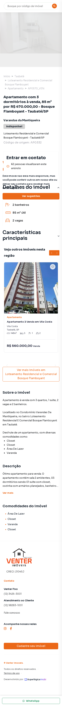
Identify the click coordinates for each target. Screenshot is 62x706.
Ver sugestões (31, 196)
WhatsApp (32, 700)
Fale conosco (12, 612)
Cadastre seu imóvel (31, 646)
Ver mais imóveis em (31, 374)
